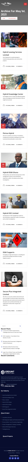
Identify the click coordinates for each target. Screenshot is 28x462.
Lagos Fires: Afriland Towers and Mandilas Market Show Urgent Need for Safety (12, 353)
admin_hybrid (10, 66)
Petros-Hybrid (8, 133)
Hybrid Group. (12, 450)
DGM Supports (8, 252)
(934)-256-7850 (9, 386)
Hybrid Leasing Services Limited (9, 395)
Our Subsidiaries (12, 18)
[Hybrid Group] (6, 4)
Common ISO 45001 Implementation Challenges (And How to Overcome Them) (12, 331)
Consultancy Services (7, 417)
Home (4, 18)
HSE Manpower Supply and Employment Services (13, 419)
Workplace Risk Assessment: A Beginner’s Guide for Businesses (12, 342)
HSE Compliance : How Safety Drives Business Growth (11, 336)
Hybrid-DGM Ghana (10, 172)
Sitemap (18, 452)
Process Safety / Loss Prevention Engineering (12, 422)
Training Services (6, 429)
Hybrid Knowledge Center (13, 94)
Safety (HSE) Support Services (9, 426)
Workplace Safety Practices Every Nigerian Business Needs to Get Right (11, 347)
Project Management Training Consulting (11, 424)
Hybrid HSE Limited (10, 213)
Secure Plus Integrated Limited (9, 409)
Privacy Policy (11, 452)
